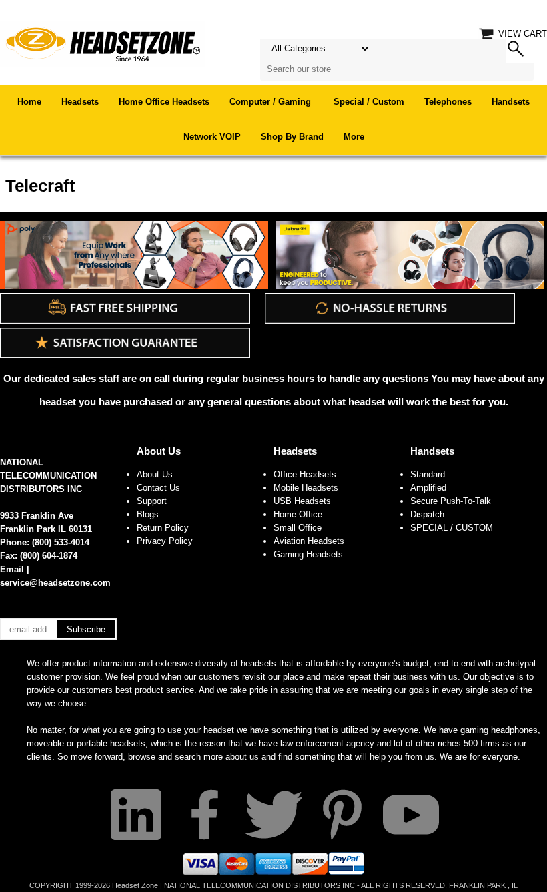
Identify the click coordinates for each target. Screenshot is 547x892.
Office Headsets (305, 474)
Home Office (298, 514)
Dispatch (427, 514)
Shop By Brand (292, 137)
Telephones (448, 102)
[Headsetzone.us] (102, 43)
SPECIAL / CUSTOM (451, 528)
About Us (159, 451)
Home (29, 102)
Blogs (148, 514)
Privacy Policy (165, 541)
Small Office (298, 528)
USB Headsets (302, 501)
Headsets (80, 102)
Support (152, 501)
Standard (427, 474)
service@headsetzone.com (55, 583)
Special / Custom (369, 102)
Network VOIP (212, 137)
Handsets (511, 102)
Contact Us (158, 488)
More (354, 137)
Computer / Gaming (271, 102)
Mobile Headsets (306, 488)
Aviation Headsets (309, 541)
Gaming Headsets (308, 554)
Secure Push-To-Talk (450, 501)
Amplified (428, 488)
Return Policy (163, 528)
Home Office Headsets (164, 102)
